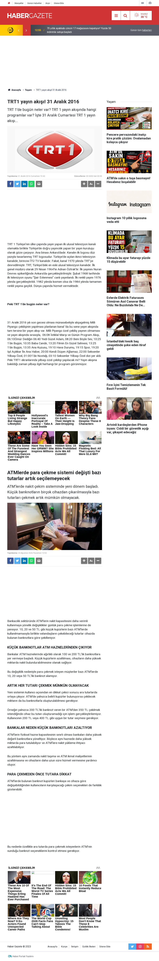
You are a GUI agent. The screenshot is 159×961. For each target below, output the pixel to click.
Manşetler (19, 3)
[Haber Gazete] (29, 15)
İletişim (74, 946)
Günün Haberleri (34, 3)
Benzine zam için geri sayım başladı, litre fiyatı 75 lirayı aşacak (80, 30)
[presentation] (18, 30)
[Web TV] (142, 3)
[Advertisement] (79, 62)
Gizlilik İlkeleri (88, 946)
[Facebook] (10, 184)
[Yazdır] (39, 184)
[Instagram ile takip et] (140, 946)
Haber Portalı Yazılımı (23, 956)
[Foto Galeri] (150, 3)
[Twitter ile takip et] (132, 946)
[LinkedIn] (24, 184)
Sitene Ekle (59, 3)
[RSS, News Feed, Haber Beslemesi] (148, 946)
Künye (64, 946)
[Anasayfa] (9, 3)
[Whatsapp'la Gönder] (31, 184)
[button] (84, 184)
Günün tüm (141, 30)
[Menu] (116, 16)
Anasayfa (52, 946)
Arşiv (47, 3)
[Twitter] (17, 184)
